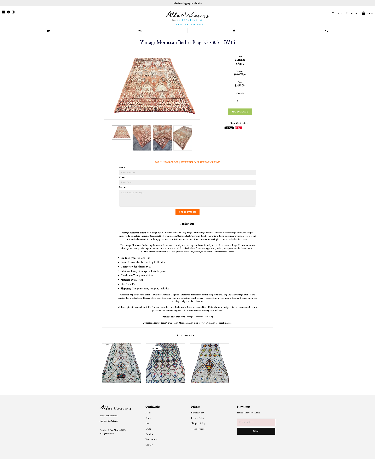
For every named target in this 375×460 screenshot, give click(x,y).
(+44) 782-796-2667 (189, 24)
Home (148, 412)
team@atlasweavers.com (248, 412)
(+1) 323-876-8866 (190, 20)
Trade (148, 428)
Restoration (151, 439)
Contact (149, 444)
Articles (149, 434)
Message (123, 187)
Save (239, 128)
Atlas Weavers (115, 430)
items (370, 13)
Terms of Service (198, 428)
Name (122, 167)
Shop (147, 423)
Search (354, 13)
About (148, 418)
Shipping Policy (198, 423)
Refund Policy (197, 418)
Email (122, 177)
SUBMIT (256, 431)
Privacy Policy (197, 412)
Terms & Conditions (109, 415)
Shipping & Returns (109, 420)
